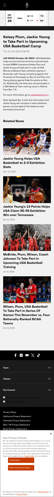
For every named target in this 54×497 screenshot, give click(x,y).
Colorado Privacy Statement (16, 420)
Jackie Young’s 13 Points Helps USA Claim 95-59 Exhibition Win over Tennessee (26, 211)
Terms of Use (43, 492)
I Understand (14, 460)
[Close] (51, 434)
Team (6, 367)
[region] (27, 463)
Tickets (6, 378)
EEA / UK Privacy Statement (16, 424)
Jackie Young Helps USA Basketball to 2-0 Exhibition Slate (24, 163)
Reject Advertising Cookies (20, 468)
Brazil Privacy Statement (15, 429)
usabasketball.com (39, 94)
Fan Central (9, 390)
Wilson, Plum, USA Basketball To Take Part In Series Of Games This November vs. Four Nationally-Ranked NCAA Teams (26, 315)
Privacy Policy (9, 412)
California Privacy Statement (17, 416)
